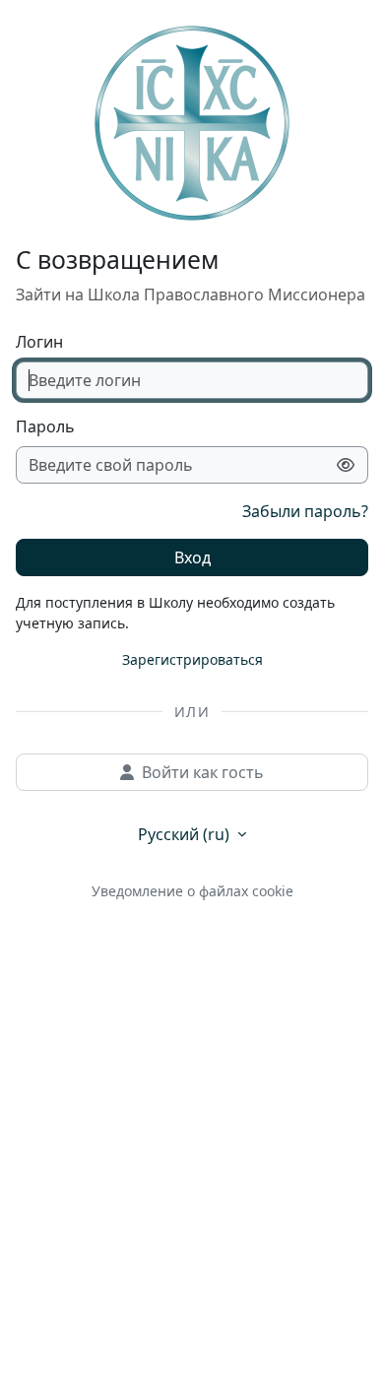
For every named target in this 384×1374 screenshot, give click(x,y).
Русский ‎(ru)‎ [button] (185, 834)
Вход (192, 557)
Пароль (45, 426)
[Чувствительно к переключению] (346, 465)
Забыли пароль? (305, 511)
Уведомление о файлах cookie (192, 891)
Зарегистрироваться (192, 659)
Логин (39, 342)
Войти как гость (203, 772)
